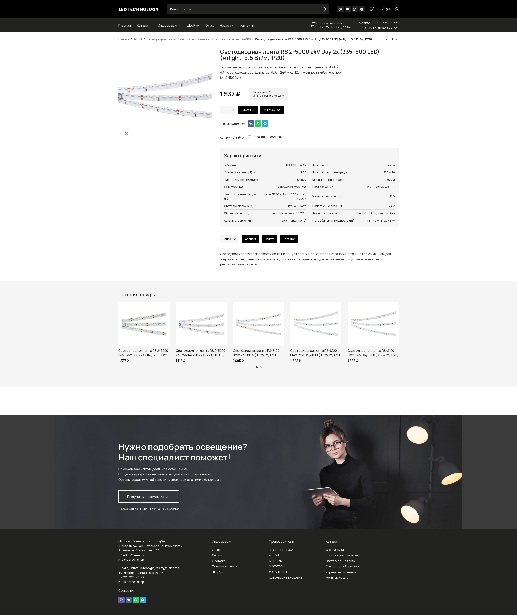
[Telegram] (362, 9)
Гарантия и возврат (225, 566)
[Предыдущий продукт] (386, 39)
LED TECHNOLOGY (281, 550)
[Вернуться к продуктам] (391, 39)
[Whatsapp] (355, 9)
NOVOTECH (276, 566)
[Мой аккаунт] (397, 9)
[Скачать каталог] (314, 25)
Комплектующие (337, 577)
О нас (216, 550)
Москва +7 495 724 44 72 (378, 23)
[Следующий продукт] (396, 39)
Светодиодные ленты (161, 39)
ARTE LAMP (276, 561)
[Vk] (348, 9)
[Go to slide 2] (261, 367)
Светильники (335, 550)
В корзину (248, 110)
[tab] (229, 239)
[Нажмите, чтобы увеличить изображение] (126, 134)
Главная (123, 39)
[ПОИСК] (324, 9)
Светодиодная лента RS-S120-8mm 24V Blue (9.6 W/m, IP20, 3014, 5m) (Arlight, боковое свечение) (257, 357)
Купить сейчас (272, 110)
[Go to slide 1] (257, 367)
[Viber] (340, 9)
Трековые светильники (342, 555)
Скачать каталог (331, 23)
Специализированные (195, 39)
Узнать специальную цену (268, 95)
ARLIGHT (275, 555)
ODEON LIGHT (278, 572)
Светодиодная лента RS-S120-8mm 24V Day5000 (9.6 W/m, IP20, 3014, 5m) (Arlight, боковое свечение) (373, 357)
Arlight (137, 39)
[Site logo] (138, 8)
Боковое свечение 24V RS (233, 39)
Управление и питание (341, 572)
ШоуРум (217, 572)
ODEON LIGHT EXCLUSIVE (285, 577)
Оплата (217, 555)
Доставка (218, 561)
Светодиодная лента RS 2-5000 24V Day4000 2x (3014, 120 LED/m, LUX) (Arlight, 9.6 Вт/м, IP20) (143, 355)
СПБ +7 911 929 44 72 (381, 28)
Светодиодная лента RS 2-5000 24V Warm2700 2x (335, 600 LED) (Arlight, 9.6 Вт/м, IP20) (200, 355)
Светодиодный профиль (342, 566)
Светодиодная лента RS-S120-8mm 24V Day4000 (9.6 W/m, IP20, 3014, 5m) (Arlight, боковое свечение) (315, 357)
